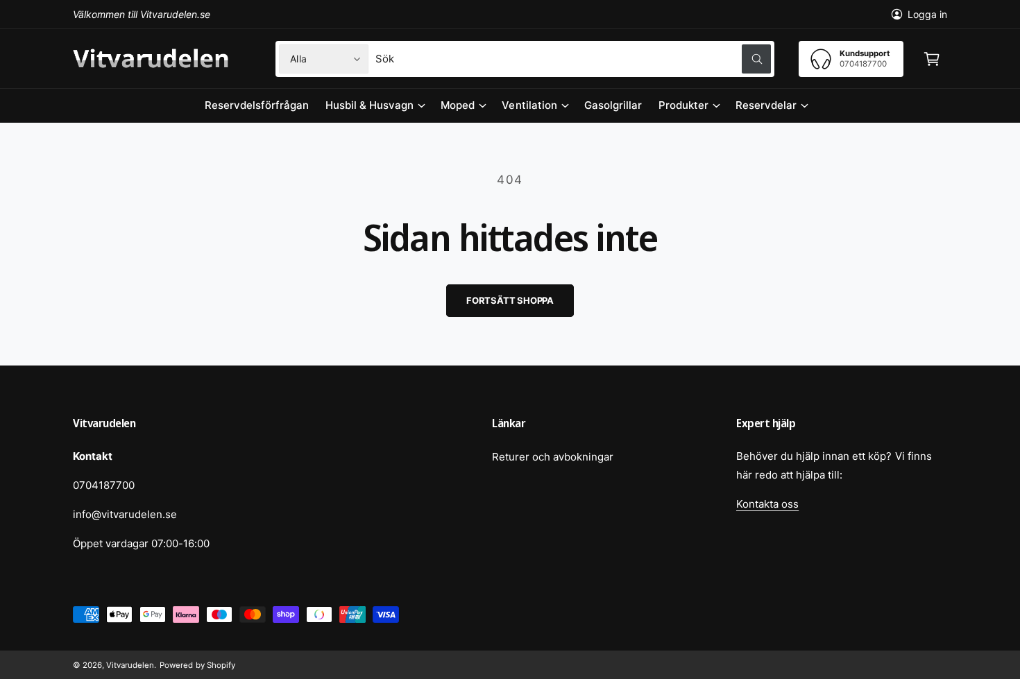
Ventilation (529, 105)
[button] (932, 59)
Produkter (683, 105)
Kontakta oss (767, 503)
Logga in (927, 14)
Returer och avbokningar (552, 456)
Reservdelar (766, 105)
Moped (458, 105)
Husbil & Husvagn (369, 105)
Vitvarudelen (130, 665)
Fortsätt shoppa (510, 300)
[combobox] (573, 59)
